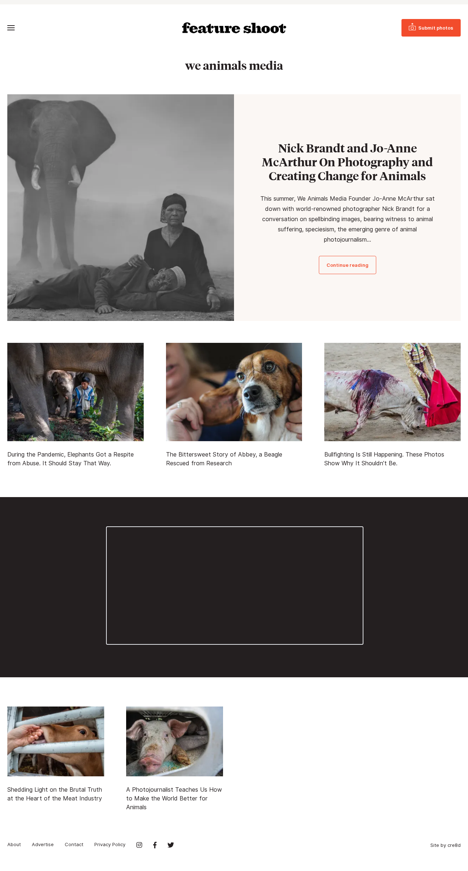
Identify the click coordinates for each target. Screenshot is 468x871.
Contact (74, 844)
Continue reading (348, 265)
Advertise (43, 844)
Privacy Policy (109, 844)
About (14, 844)
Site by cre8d (445, 845)
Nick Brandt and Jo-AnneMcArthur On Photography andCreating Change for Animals (347, 162)
